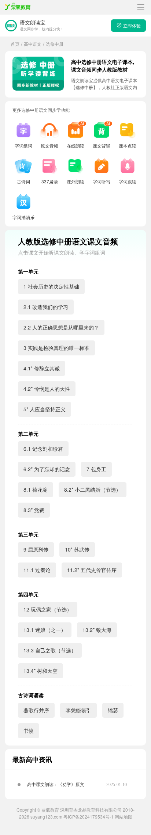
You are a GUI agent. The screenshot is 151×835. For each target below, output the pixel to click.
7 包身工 (96, 469)
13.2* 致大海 (96, 629)
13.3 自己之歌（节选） (49, 650)
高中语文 (32, 44)
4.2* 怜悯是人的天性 (46, 388)
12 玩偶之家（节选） (47, 609)
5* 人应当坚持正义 (44, 409)
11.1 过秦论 (37, 569)
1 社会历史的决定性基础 (51, 286)
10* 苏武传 (77, 549)
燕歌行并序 (36, 710)
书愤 (28, 730)
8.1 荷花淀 (35, 489)
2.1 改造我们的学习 (45, 306)
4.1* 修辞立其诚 (41, 368)
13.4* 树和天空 (40, 670)
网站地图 (123, 816)
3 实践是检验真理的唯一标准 (56, 347)
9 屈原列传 (35, 549)
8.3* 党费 (33, 510)
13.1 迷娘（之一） (44, 629)
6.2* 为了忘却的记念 (46, 469)
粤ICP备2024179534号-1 (88, 816)
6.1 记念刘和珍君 (43, 448)
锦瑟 (113, 710)
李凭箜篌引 (78, 710)
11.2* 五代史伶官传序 (92, 569)
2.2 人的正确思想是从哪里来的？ (61, 327)
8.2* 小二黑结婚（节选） (92, 489)
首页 (15, 44)
